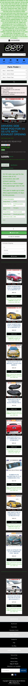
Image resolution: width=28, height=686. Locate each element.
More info (11, 156)
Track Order (14, 627)
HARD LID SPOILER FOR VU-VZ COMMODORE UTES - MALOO (14, 551)
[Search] (24, 54)
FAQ (14, 642)
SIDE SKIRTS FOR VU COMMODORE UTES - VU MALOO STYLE (14, 514)
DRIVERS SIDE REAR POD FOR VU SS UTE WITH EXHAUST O (14, 597)
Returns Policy (14, 661)
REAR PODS (6, 91)
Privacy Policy (14, 658)
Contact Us (14, 639)
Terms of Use (14, 655)
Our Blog (14, 646)
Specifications (14, 165)
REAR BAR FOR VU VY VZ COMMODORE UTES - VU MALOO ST (14, 438)
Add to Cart (14, 232)
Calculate (14, 256)
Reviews (4, 168)
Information (14, 650)
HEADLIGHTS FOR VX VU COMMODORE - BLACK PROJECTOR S (14, 401)
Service (14, 619)
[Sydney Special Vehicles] (14, 47)
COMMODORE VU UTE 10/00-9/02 (11, 89)
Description (5, 165)
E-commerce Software (12, 683)
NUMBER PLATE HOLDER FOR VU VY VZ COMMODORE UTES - (14, 476)
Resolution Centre (14, 630)
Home (2, 88)
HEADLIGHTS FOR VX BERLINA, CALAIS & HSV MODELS (14, 363)
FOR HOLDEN (9, 88)
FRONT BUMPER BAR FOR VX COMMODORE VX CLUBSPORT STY (14, 288)
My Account (14, 623)
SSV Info (14, 635)
